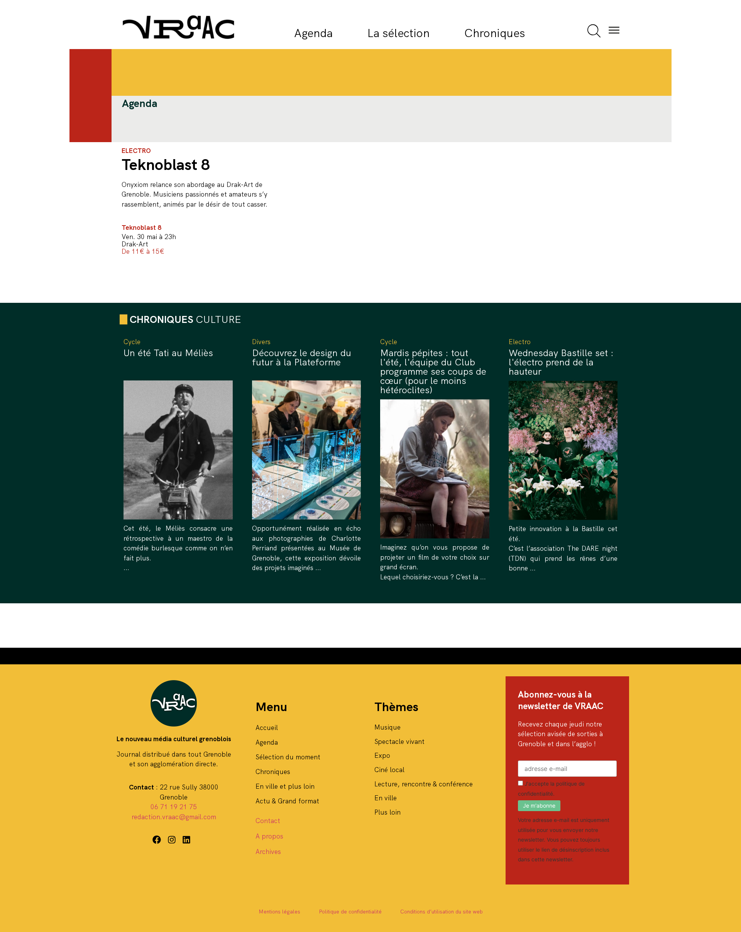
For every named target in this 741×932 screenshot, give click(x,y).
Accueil (266, 727)
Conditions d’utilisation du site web (441, 911)
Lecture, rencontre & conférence (423, 784)
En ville (385, 798)
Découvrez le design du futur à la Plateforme (301, 357)
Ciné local (389, 770)
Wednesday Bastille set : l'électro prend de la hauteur (561, 362)
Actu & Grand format (287, 801)
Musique (387, 727)
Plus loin (387, 812)
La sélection (398, 33)
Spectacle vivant (399, 741)
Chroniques (494, 33)
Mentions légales (279, 911)
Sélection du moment (287, 757)
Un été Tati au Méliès (168, 353)
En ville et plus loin (285, 786)
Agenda (313, 33)
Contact (267, 821)
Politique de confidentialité (350, 911)
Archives (268, 851)
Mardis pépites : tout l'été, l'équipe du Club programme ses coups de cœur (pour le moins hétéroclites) (433, 371)
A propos (269, 836)
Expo (382, 755)
